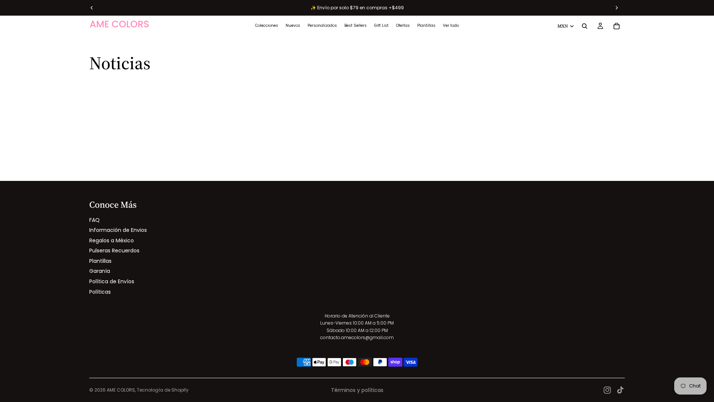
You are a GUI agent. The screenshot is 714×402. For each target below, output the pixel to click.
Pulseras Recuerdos (114, 250)
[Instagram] (607, 390)
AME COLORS (121, 390)
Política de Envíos (111, 281)
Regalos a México (111, 240)
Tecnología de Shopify (163, 390)
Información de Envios (118, 230)
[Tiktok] (620, 390)
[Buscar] (584, 26)
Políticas (100, 292)
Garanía (99, 271)
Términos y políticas (357, 390)
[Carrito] (616, 26)
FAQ (94, 220)
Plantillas (100, 261)
